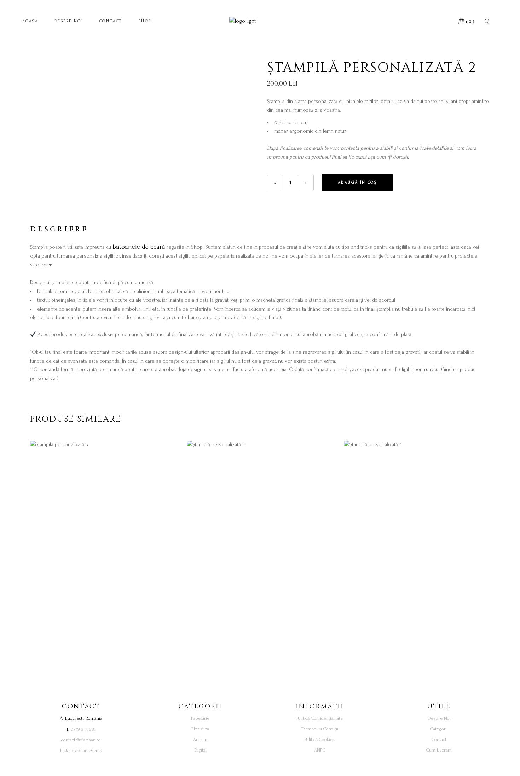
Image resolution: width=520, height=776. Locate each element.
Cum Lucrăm (439, 750)
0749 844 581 (83, 729)
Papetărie (200, 718)
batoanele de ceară (138, 247)
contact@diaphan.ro (81, 739)
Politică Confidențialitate (319, 718)
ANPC (319, 750)
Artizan (200, 739)
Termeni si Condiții (319, 728)
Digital (200, 750)
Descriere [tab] (59, 229)
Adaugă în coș (357, 182)
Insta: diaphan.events (81, 750)
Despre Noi (439, 718)
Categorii (439, 728)
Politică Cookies (320, 739)
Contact (439, 739)
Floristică (200, 728)
